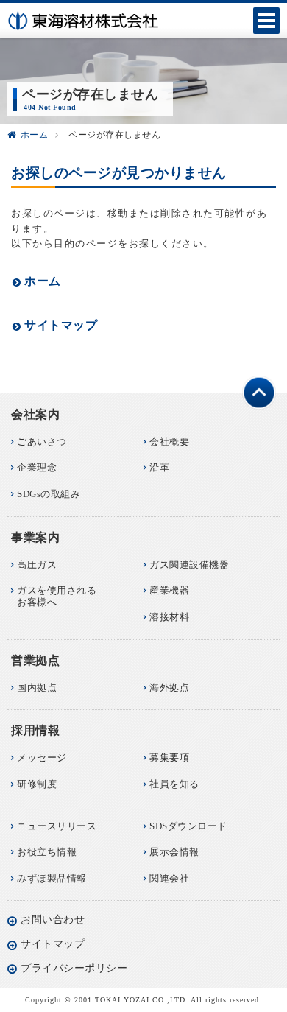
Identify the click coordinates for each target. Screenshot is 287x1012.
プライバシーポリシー (74, 968)
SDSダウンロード (188, 826)
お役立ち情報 (47, 851)
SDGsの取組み (48, 493)
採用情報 (35, 730)
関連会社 (169, 878)
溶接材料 (169, 616)
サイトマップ (60, 325)
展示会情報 (174, 851)
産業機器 (169, 590)
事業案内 (35, 537)
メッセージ (42, 757)
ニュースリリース (56, 826)
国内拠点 (37, 687)
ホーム (35, 135)
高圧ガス (37, 564)
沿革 (159, 467)
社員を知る (174, 784)
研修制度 (37, 784)
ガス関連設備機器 (189, 564)
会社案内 (35, 414)
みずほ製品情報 (52, 878)
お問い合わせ (53, 919)
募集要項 (169, 757)
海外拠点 (169, 687)
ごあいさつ (42, 441)
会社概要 (169, 441)
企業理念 (37, 467)
